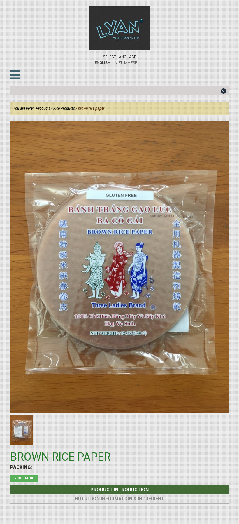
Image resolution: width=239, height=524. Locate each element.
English (102, 63)
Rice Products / (65, 108)
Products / (44, 108)
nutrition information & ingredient (119, 499)
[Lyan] (119, 28)
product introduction (119, 489)
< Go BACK (24, 478)
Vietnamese (126, 63)
